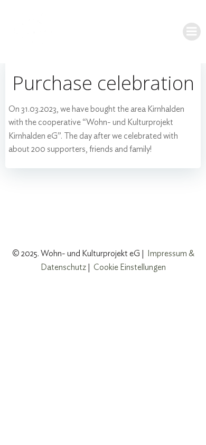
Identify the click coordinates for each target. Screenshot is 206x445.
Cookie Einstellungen (129, 267)
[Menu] (192, 32)
